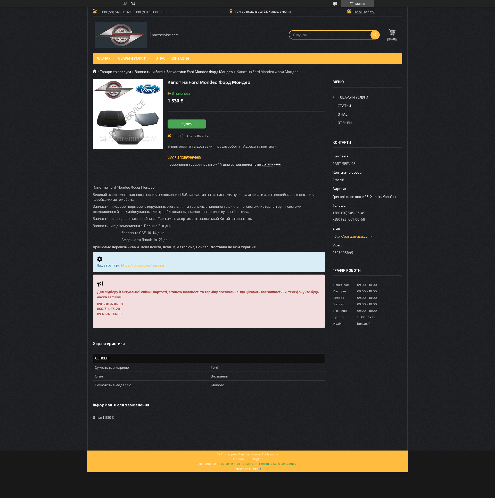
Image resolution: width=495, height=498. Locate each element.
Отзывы (345, 123)
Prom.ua (272, 454)
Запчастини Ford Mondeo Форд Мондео (199, 71)
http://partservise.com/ (352, 236)
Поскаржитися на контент (237, 463)
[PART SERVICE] (121, 35)
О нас (160, 58)
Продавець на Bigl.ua (247, 459)
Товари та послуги (115, 71)
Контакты (180, 58)
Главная (103, 58)
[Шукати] (375, 34)
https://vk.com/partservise (142, 265)
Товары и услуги (131, 58)
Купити (187, 124)
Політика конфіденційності (279, 463)
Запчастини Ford (149, 71)
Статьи (344, 105)
